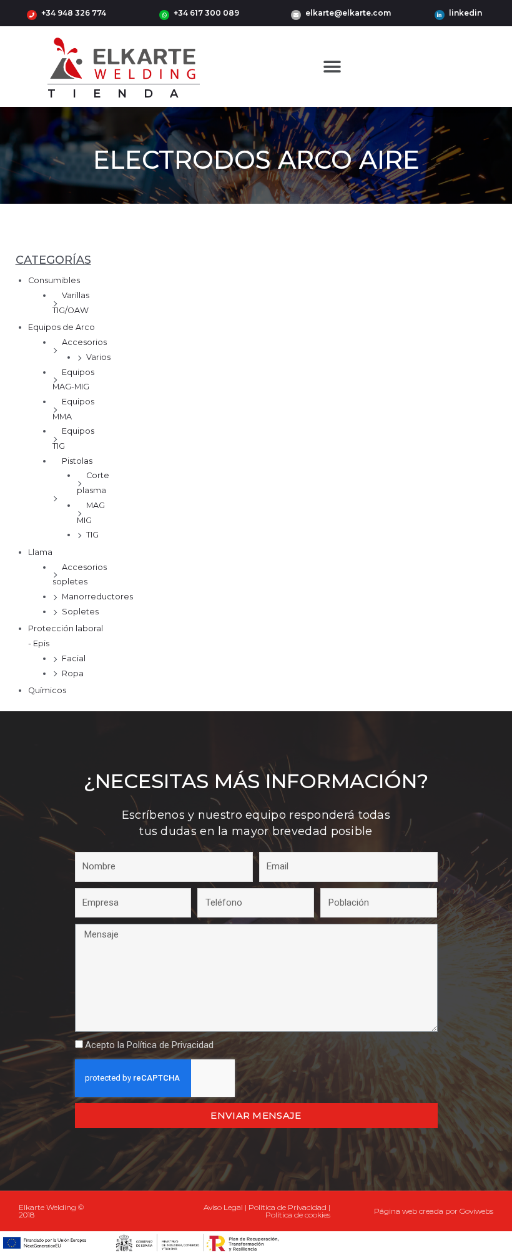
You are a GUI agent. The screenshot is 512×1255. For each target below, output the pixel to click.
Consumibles (54, 280)
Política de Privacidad (170, 1045)
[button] (332, 66)
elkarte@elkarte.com (348, 13)
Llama (40, 552)
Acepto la (149, 1045)
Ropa (73, 673)
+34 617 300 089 (206, 13)
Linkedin (465, 13)
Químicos (47, 690)
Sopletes (80, 611)
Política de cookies (297, 1214)
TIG (92, 534)
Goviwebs (476, 1211)
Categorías (53, 260)
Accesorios (84, 342)
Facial (74, 658)
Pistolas (77, 461)
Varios (98, 357)
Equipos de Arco (61, 327)
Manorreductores (97, 596)
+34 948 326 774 (73, 13)
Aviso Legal (223, 1207)
